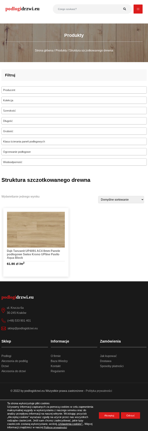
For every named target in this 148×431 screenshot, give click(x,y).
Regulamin (58, 371)
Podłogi (6, 356)
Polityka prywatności (99, 390)
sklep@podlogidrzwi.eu (23, 328)
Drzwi (5, 366)
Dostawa (105, 361)
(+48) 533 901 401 (19, 320)
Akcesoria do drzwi (13, 371)
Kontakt (55, 366)
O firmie (56, 356)
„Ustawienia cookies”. (70, 424)
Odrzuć (130, 415)
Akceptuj (109, 415)
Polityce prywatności (55, 427)
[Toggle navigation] (138, 9)
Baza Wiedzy (59, 361)
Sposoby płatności (112, 366)
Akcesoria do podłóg (14, 361)
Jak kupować (108, 356)
